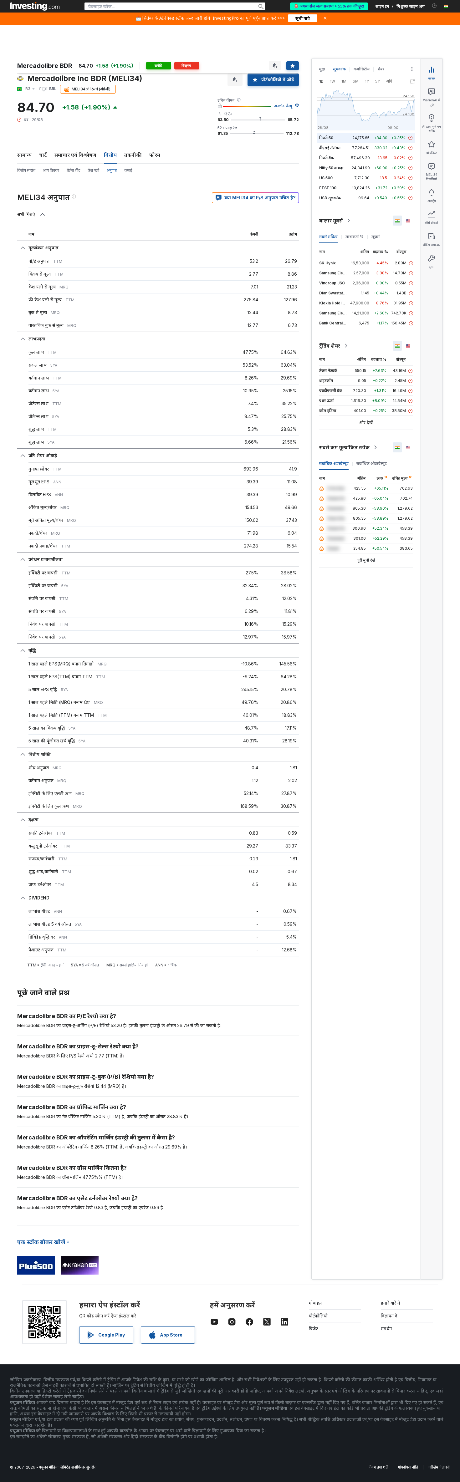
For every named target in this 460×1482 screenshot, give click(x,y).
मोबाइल (315, 1303)
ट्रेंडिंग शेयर (329, 346)
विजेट (313, 1328)
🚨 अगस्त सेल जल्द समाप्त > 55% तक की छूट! (329, 6)
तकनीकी (133, 155)
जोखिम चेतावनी (439, 1467)
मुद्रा (322, 69)
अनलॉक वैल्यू (283, 106)
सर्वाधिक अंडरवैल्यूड (334, 463)
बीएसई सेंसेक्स (330, 147)
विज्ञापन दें (389, 1315)
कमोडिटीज (362, 69)
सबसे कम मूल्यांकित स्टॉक (344, 447)
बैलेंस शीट (73, 170)
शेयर (380, 69)
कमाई (128, 170)
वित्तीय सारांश (26, 170)
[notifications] (434, 6)
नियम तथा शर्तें (378, 1467)
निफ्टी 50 (326, 137)
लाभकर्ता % (354, 236)
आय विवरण (51, 170)
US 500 (326, 178)
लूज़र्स (375, 236)
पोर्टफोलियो (318, 1315)
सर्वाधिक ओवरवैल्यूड (371, 463)
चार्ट (43, 155)
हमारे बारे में (390, 1303)
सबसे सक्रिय (328, 236)
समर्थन (386, 1328)
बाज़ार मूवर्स (331, 220)
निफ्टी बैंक (326, 157)
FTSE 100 (327, 188)
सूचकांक (339, 69)
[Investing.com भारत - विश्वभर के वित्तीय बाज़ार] (34, 6)
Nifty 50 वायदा (331, 168)
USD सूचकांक (330, 198)
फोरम (154, 155)
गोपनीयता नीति (408, 1467)
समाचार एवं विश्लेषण (75, 155)
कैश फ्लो (93, 170)
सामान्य (24, 155)
